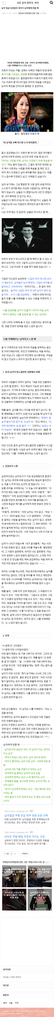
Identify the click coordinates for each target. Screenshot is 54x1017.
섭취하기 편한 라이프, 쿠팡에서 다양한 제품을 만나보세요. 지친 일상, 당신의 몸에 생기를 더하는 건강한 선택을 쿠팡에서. (26, 842)
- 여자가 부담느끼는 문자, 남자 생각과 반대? (24, 757)
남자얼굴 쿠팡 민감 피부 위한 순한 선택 (26, 815)
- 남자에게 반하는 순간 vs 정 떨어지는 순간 (24, 777)
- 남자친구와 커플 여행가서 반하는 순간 (22, 769)
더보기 (47, 862)
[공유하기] (11, 854)
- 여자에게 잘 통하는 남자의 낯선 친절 (21, 773)
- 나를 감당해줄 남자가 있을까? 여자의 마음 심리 (25, 310)
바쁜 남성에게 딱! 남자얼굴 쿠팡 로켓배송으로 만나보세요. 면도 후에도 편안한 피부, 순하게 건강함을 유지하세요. (26, 821)
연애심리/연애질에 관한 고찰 (28, 13)
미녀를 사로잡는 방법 (14, 74)
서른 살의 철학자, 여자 (28, 2)
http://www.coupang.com (16, 811)
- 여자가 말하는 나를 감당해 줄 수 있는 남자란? (24, 314)
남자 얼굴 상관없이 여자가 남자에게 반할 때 (20, 8)
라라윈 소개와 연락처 (12, 977)
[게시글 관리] (15, 854)
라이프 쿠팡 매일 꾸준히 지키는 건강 (24, 836)
